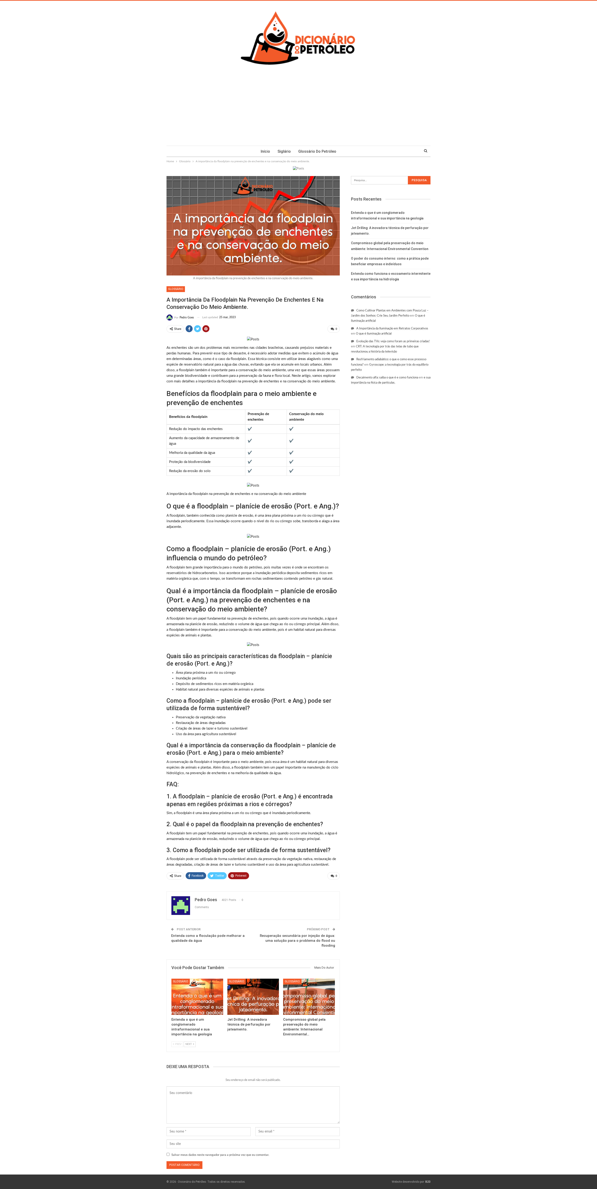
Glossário (175, 289)
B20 (427, 1181)
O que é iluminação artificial (374, 333)
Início (265, 151)
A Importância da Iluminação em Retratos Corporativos (392, 328)
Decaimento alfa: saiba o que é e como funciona (387, 377)
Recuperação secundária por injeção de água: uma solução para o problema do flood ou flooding (297, 941)
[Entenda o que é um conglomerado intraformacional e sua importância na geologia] (197, 997)
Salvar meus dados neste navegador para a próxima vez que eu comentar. (220, 1155)
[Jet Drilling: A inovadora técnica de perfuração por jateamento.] (253, 997)
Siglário (284, 151)
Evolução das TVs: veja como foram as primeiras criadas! (393, 341)
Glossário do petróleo (317, 151)
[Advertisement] (298, 110)
